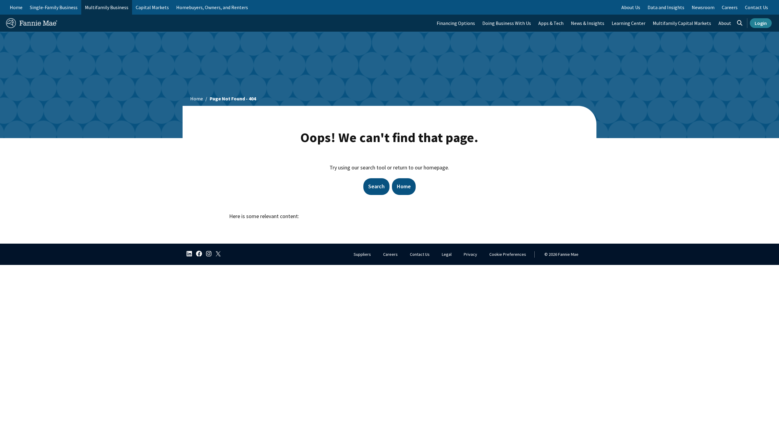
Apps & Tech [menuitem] (551, 23)
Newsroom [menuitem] (703, 7)
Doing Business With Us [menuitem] (506, 23)
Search (376, 186)
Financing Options (456, 23)
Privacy (470, 254)
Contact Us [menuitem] (756, 7)
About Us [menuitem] (630, 7)
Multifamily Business (106, 7)
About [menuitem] (724, 23)
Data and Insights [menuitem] (666, 7)
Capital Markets (152, 7)
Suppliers (362, 254)
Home (16, 7)
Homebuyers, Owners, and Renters (212, 7)
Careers (390, 254)
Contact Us (420, 254)
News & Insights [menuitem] (587, 23)
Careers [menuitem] (730, 7)
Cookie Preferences (507, 254)
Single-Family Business (54, 7)
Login (761, 23)
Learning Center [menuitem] (628, 23)
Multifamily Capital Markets (682, 23)
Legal (447, 254)
